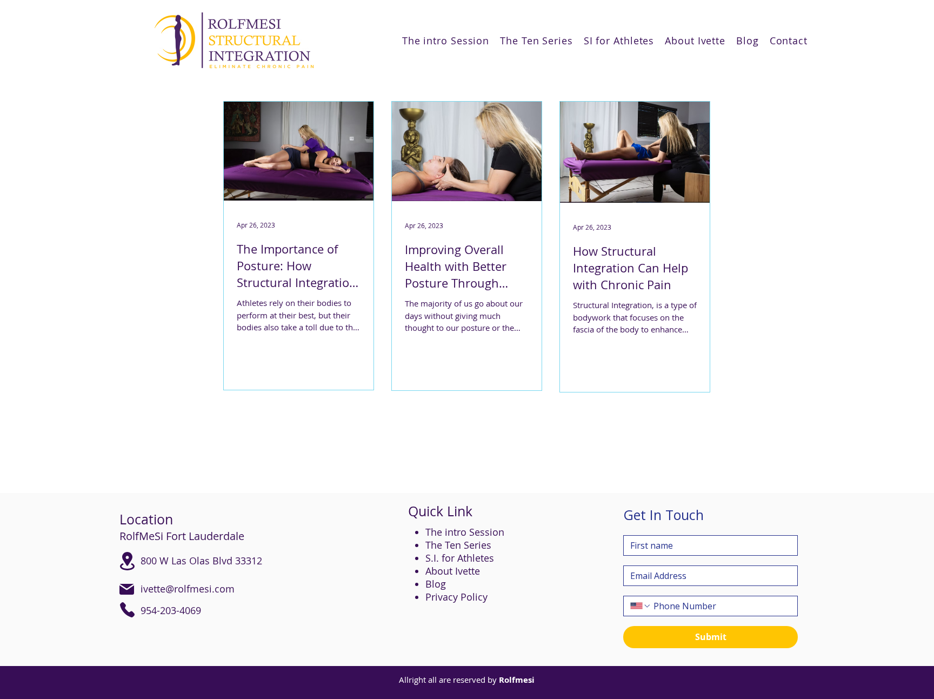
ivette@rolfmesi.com (188, 588)
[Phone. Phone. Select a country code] (640, 606)
